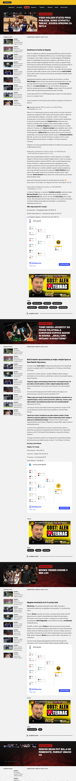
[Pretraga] (71, 2)
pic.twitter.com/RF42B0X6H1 (52, 187)
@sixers (29, 96)
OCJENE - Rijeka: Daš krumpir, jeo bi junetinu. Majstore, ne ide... (18, 88)
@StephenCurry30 (41, 151)
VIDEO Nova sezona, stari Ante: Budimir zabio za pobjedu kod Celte (18, 80)
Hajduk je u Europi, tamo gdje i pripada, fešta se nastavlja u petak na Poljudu (18, 50)
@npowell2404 (53, 182)
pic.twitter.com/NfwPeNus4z (56, 151)
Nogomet (16, 39)
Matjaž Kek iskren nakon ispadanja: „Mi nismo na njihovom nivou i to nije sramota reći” (18, 65)
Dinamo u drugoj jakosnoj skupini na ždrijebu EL (18, 73)
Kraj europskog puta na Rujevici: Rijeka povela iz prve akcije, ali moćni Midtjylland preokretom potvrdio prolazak (18, 96)
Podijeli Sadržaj (44, 14)
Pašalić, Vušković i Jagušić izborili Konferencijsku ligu (18, 57)
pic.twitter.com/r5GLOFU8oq (53, 107)
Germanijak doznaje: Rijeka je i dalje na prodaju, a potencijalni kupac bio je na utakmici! (18, 42)
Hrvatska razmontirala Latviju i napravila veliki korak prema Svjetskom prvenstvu (18, 103)
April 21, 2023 (38, 109)
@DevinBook (31, 182)
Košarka (16, 100)
